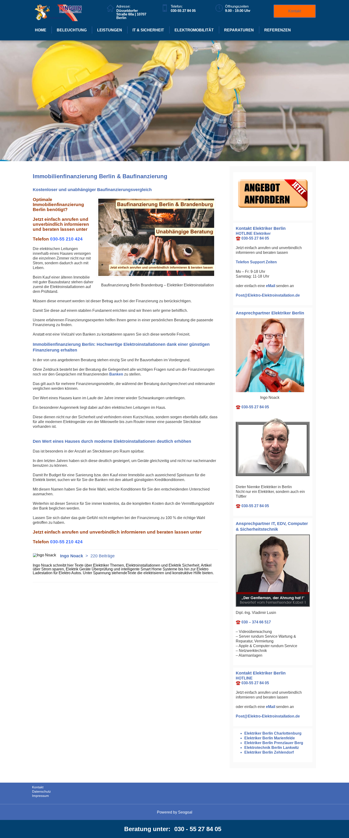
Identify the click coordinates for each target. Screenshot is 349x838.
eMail (270, 286)
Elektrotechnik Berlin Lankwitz (271, 748)
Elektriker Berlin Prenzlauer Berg (273, 743)
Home (40, 30)
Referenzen (277, 30)
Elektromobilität (194, 30)
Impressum (40, 796)
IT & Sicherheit (148, 30)
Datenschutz (41, 791)
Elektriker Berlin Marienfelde (269, 738)
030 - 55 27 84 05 (197, 829)
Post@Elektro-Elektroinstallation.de (268, 295)
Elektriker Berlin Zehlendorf (269, 752)
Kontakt (294, 11)
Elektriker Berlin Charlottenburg (273, 733)
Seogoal (185, 812)
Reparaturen (239, 30)
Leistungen (109, 30)
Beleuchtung (72, 30)
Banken (116, 374)
